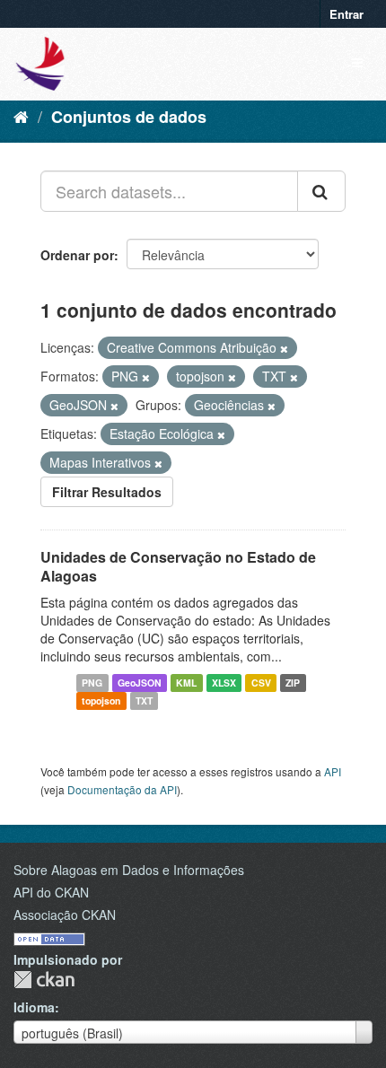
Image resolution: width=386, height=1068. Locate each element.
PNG (92, 682)
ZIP (292, 682)
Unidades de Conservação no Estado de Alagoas (178, 566)
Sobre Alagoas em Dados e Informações (128, 870)
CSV (261, 682)
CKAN (44, 979)
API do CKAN (51, 892)
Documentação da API (122, 789)
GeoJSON (140, 682)
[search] (321, 191)
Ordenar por (77, 255)
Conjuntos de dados (128, 116)
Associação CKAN (64, 915)
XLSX (224, 682)
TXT (144, 700)
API (332, 771)
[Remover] (284, 348)
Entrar (346, 13)
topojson (101, 700)
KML (186, 682)
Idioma (34, 1007)
